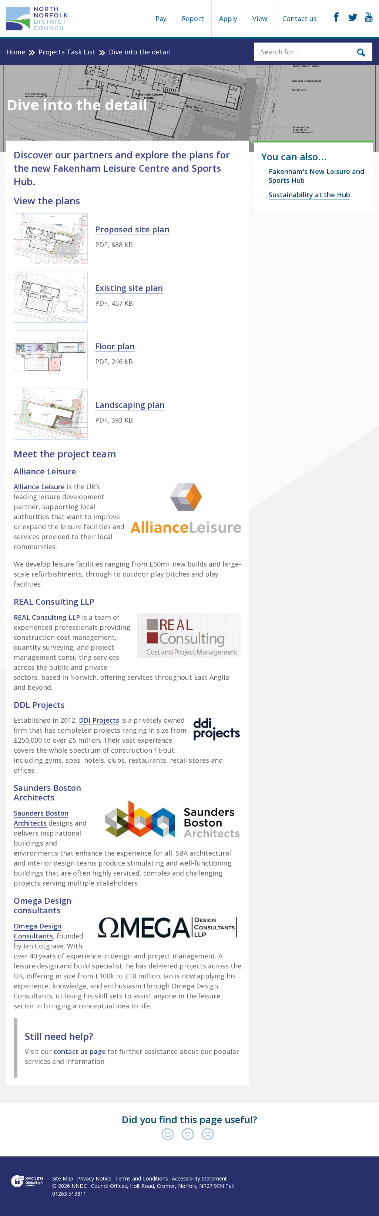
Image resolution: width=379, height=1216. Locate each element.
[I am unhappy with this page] (207, 1134)
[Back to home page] (37, 18)
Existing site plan (129, 287)
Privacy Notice (94, 1178)
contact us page (80, 1051)
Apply (228, 18)
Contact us (299, 18)
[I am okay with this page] (189, 1134)
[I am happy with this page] (169, 1134)
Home (15, 51)
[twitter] (353, 17)
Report (193, 18)
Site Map (62, 1178)
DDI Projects (99, 720)
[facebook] (336, 17)
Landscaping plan (130, 404)
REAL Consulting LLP (47, 617)
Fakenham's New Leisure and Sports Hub (316, 176)
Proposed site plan (132, 229)
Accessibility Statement (199, 1178)
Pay (161, 18)
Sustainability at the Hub (309, 194)
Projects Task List (66, 51)
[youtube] (369, 17)
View (259, 18)
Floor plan (115, 346)
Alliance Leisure (39, 486)
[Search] (361, 52)
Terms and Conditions (141, 1178)
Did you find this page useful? (189, 1119)
